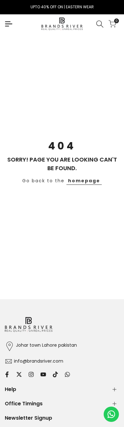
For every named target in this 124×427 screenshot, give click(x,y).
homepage (84, 180)
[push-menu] (8, 24)
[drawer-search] (99, 24)
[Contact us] (111, 414)
